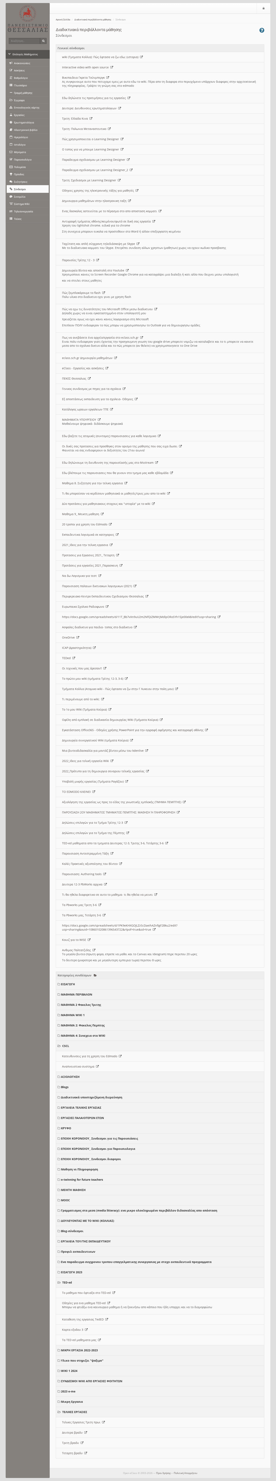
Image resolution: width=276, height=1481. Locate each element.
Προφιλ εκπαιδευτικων (78, 1251)
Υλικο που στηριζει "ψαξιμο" (82, 1360)
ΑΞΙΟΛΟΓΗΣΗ (70, 1077)
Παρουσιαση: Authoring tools (82, 874)
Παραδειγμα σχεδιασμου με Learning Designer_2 (96, 170)
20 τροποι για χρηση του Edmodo (85, 524)
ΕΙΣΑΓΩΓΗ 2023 (71, 1272)
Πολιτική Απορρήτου (185, 1473)
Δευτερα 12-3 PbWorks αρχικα (83, 884)
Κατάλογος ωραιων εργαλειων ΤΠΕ (86, 409)
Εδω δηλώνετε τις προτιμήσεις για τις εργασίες (94, 98)
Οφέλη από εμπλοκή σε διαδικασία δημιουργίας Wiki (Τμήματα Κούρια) (111, 720)
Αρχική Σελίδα (63, 19)
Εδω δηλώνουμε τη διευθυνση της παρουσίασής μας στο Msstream (108, 462)
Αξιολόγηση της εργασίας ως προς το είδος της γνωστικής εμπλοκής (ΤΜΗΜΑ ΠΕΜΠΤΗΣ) (122, 802)
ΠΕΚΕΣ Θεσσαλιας (75, 378)
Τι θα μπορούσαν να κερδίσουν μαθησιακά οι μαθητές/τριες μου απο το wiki (114, 493)
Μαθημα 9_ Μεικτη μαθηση (81, 514)
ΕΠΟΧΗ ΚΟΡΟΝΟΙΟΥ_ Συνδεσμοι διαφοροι (91, 1159)
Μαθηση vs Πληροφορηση (79, 1169)
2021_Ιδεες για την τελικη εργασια (86, 545)
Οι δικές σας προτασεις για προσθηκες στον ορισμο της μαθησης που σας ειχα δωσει (120, 446)
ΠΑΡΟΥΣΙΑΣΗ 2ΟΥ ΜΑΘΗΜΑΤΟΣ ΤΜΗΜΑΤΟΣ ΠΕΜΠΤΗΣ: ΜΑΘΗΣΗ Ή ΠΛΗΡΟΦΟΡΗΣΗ (119, 812)
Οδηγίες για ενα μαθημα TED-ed (84, 1303)
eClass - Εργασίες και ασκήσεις (83, 368)
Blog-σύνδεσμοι (72, 1231)
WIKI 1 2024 (69, 1371)
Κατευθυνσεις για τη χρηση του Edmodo (90, 1056)
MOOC (65, 1200)
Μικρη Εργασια (72, 1402)
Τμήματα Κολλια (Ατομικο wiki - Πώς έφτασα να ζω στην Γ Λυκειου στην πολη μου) (118, 689)
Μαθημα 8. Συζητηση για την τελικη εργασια (93, 483)
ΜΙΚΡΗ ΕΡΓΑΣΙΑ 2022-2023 (79, 1350)
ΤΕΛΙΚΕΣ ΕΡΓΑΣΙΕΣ (74, 1412)
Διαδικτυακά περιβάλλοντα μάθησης (92, 19)
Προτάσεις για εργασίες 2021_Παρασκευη (91, 565)
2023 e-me (68, 1391)
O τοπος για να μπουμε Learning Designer (91, 149)
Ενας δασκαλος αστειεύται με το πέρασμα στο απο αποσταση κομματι (110, 211)
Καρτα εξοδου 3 (73, 1330)
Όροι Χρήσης (163, 1473)
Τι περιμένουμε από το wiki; (81, 699)
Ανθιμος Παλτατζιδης (77, 950)
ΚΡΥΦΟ (66, 1128)
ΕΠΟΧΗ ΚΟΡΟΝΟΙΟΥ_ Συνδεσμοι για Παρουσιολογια (98, 1149)
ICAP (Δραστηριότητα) (77, 648)
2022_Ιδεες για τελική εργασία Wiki (86, 761)
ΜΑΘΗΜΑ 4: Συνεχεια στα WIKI (83, 1035)
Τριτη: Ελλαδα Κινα (76, 118)
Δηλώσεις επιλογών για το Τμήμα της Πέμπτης (94, 833)
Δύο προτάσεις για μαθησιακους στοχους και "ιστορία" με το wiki (107, 504)
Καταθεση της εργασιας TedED (83, 1319)
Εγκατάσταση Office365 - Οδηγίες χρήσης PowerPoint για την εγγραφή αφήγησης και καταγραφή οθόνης (133, 730)
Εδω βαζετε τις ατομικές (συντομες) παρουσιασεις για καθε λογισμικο (110, 436)
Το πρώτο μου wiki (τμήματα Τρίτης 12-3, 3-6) (93, 678)
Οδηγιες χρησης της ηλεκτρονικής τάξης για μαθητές (99, 190)
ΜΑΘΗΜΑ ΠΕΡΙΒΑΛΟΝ (76, 994)
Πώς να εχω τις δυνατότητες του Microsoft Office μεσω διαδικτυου (108, 309)
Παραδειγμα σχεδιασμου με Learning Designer (94, 160)
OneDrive (69, 637)
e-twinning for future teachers (82, 1179)
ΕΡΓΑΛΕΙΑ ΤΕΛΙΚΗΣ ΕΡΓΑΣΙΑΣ (81, 1107)
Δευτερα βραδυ (73, 1432)
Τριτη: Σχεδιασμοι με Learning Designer (90, 180)
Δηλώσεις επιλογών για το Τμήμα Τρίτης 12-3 (93, 823)
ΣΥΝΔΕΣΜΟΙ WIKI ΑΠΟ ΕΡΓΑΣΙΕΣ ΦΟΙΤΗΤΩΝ (91, 1381)
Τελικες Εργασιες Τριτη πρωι (82, 1422)
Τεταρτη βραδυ (73, 1453)
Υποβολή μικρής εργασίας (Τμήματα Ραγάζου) (93, 781)
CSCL (65, 1046)
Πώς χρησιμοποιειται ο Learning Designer (91, 139)
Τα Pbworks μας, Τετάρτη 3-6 (82, 915)
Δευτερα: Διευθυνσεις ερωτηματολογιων (90, 108)
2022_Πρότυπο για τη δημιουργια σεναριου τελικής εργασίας (104, 771)
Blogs (64, 1087)
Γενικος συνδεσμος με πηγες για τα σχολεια (92, 389)
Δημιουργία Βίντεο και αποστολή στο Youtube (94, 270)
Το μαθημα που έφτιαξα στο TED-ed (87, 1293)
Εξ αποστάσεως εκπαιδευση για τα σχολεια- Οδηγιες (98, 399)
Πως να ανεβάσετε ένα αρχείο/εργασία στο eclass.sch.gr (101, 337)
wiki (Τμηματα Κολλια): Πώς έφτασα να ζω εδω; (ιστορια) (101, 57)
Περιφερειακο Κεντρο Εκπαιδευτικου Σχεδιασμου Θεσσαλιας (103, 596)
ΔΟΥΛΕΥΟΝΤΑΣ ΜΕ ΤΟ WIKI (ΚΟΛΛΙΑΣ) (87, 1221)
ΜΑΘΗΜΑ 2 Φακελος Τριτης (81, 1005)
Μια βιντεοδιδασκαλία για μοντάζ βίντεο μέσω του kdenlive (103, 751)
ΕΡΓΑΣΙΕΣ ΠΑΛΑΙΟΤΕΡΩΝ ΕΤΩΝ (82, 1118)
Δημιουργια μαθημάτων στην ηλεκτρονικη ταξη (95, 201)
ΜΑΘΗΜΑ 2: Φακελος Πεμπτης (83, 1025)
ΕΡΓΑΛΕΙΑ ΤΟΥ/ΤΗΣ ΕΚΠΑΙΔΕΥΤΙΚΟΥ (86, 1241)
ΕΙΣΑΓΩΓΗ (68, 984)
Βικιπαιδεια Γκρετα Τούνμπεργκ (84, 77)
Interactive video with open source (86, 67)
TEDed (67, 658)
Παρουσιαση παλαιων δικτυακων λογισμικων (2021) (98, 586)
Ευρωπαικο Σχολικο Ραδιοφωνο (84, 606)
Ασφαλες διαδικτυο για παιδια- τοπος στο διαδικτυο (98, 627)
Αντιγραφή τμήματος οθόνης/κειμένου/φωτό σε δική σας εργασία (107, 221)
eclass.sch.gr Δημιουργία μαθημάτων (88, 358)
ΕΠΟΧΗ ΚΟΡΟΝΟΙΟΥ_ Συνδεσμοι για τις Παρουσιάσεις (99, 1138)
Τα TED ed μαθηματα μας (80, 1340)
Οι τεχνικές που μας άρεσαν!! (82, 668)
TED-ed (67, 1282)
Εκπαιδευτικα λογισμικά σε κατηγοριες (89, 534)
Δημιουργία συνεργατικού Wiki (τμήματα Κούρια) (96, 740)
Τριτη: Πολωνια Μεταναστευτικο (85, 129)
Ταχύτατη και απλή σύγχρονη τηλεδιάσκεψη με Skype (99, 244)
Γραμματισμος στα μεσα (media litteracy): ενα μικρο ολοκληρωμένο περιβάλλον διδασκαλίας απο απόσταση (139, 1210)
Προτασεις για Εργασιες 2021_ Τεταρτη (89, 555)
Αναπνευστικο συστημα (79, 1066)
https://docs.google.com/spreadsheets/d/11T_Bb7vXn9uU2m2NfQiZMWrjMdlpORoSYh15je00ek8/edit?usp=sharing (140, 617)
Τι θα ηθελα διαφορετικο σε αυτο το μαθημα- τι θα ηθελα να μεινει (108, 895)
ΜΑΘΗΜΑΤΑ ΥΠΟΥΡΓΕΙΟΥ (80, 420)
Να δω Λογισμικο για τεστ (80, 576)
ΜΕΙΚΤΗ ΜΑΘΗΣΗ (73, 1190)
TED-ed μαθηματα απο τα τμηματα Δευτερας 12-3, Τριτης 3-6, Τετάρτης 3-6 (113, 843)
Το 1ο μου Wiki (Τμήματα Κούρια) (85, 709)
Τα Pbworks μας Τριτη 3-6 (80, 905)
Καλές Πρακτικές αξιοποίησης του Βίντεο (90, 864)
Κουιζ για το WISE (75, 940)
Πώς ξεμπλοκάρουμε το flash (82, 293)
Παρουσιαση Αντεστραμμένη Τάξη (86, 853)
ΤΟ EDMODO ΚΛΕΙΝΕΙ (77, 792)
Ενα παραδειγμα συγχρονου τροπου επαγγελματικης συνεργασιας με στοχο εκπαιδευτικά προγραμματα (136, 1262)
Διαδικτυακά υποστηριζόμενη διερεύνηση (91, 1097)
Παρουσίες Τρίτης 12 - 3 (79, 260)
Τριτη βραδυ (71, 1443)
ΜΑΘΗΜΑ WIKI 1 (73, 1015)
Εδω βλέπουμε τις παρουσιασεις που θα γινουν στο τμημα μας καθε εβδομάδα (116, 473)
